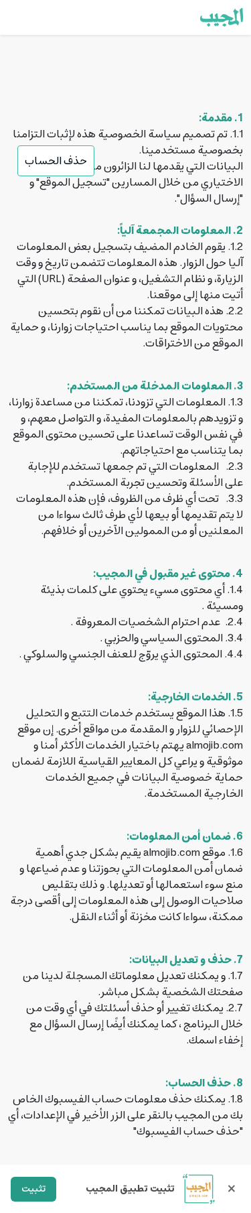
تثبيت (33, 1189)
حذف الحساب (56, 160)
